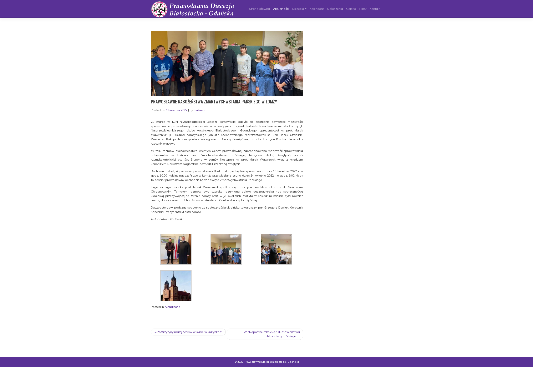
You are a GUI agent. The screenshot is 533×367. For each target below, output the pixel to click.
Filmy (362, 9)
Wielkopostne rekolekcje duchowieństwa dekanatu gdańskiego (272, 334)
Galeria (351, 9)
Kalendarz (317, 9)
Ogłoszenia (335, 9)
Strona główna (259, 9)
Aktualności (281, 9)
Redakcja (200, 110)
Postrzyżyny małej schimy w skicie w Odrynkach (190, 332)
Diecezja (298, 9)
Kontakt (375, 9)
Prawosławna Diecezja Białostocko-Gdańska (271, 361)
